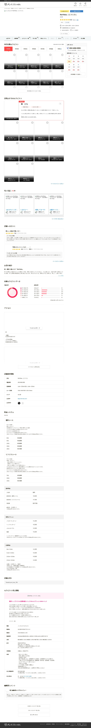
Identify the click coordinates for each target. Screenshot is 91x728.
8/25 (25, 48)
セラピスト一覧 (25, 38)
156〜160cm (36, 291)
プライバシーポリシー (60, 724)
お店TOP (8, 38)
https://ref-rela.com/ (22, 398)
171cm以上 (36, 297)
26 (69, 61)
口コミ (59, 38)
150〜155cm (36, 289)
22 (73, 69)
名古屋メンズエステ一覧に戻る (34, 706)
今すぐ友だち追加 (27, 676)
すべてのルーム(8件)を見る (34, 366)
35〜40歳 (24, 295)
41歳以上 (24, 297)
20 (69, 69)
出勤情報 (16, 38)
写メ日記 (35, 38)
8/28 (51, 48)
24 (82, 61)
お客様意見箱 (48, 724)
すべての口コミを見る (58, 261)
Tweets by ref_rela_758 (11, 582)
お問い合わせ (84, 724)
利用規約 (53, 724)
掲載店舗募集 (67, 724)
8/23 (8, 48)
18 (78, 69)
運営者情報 (79, 724)
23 (78, 61)
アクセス (75, 38)
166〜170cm (36, 295)
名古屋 (61, 16)
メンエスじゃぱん (7, 8)
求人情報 (83, 38)
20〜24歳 (24, 289)
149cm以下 (36, 288)
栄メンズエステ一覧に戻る (34, 710)
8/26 (34, 48)
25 (73, 61)
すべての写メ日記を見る (57, 218)
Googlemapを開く (34, 328)
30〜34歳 (24, 293)
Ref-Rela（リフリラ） (68, 15)
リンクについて (73, 724)
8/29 (59, 48)
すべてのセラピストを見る (57, 183)
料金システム (44, 38)
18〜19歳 (24, 288)
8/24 (17, 48)
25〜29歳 (24, 291)
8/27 (42, 48)
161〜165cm (36, 293)
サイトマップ (42, 724)
